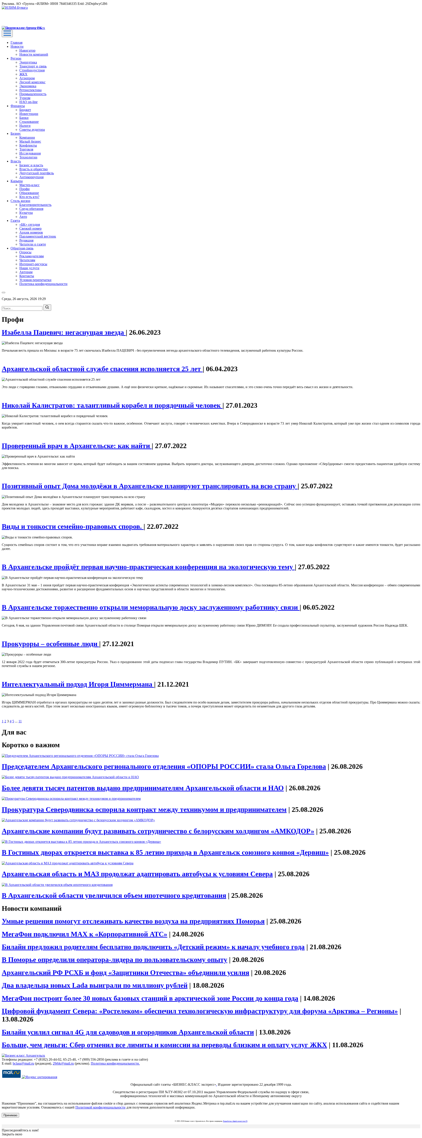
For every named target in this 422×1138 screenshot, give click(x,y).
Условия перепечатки (35, 280)
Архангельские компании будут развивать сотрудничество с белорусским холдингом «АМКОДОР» (158, 831)
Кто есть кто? (29, 197)
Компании (27, 137)
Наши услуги (29, 268)
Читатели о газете (32, 244)
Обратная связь (22, 248)
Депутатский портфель (36, 173)
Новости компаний (33, 54)
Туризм (24, 98)
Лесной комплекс (32, 82)
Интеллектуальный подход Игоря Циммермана (78, 684)
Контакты (26, 276)
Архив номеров (31, 232)
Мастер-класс (29, 185)
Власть (16, 161)
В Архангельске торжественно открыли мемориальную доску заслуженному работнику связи (151, 607)
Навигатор (27, 50)
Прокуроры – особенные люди (50, 644)
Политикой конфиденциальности (100, 1107)
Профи (24, 189)
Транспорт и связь (33, 66)
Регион (16, 58)
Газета (15, 220)
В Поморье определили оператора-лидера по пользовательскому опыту (114, 959)
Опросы (25, 252)
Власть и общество (33, 169)
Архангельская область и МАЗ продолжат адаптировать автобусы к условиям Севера (137, 874)
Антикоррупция (31, 177)
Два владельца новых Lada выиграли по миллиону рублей (94, 985)
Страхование (29, 122)
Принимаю (10, 1115)
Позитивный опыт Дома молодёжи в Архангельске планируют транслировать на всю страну (150, 486)
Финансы (18, 106)
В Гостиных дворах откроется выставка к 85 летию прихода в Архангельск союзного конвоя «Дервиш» (165, 852)
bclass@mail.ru (23, 1063)
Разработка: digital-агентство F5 (235, 1121)
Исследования (30, 153)
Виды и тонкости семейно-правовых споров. (73, 526)
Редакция (26, 240)
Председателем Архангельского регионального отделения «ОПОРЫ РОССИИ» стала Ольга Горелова (164, 766)
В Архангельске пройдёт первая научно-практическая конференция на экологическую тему (148, 567)
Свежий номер (30, 228)
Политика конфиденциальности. (115, 1063)
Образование (29, 193)
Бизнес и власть (31, 165)
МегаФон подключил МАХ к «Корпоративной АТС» (84, 934)
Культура (26, 213)
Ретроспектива (30, 90)
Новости (17, 46)
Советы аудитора (32, 129)
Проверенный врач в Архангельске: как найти (77, 446)
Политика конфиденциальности (43, 284)
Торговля (26, 149)
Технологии (28, 157)
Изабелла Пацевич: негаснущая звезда (64, 332)
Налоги (25, 125)
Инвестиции (28, 114)
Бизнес (16, 133)
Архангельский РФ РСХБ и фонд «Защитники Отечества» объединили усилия (125, 972)
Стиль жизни (20, 201)
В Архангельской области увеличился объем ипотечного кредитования (114, 895)
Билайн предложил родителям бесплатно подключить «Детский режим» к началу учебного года (153, 947)
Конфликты (28, 145)
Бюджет (25, 110)
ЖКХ (23, 74)
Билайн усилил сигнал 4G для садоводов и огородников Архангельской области (128, 1032)
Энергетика (28, 62)
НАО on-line (28, 102)
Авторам (26, 272)
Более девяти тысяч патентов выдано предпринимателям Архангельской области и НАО (143, 788)
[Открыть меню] (7, 33)
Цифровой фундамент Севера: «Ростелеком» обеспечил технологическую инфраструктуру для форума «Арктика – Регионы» (200, 1011)
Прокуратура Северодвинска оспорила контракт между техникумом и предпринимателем (144, 809)
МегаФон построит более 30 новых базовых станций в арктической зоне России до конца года (150, 998)
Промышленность (32, 94)
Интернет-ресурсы (33, 264)
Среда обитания (31, 209)
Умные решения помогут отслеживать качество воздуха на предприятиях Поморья (133, 921)
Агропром (27, 78)
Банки (24, 118)
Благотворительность (35, 205)
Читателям (27, 260)
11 (20, 721)
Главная (16, 42)
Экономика (27, 86)
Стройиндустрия (32, 70)
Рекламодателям (31, 256)
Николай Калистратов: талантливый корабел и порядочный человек (112, 405)
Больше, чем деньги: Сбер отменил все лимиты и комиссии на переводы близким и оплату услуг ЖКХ (164, 1045)
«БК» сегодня (29, 224)
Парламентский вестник (37, 236)
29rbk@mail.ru (63, 1063)
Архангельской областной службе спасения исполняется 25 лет (102, 369)
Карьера (17, 181)
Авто (23, 216)
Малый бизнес (30, 141)
